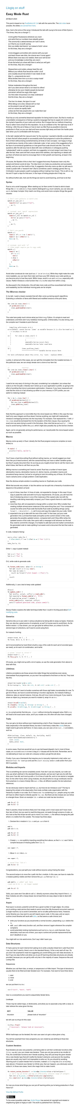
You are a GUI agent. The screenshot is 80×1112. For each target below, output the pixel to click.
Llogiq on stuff (15, 8)
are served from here (28, 25)
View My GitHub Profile (14, 1092)
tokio (35, 916)
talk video (62, 23)
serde (61, 725)
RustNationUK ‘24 (31, 23)
